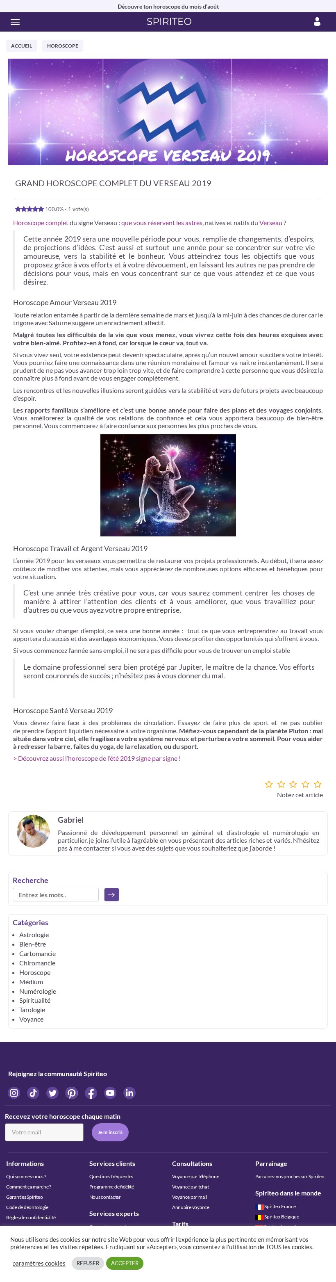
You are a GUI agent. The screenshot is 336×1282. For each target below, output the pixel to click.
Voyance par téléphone (195, 1176)
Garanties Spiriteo (24, 1197)
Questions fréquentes (111, 1176)
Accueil (21, 46)
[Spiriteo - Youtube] (110, 1092)
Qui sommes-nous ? (26, 1176)
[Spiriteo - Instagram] (14, 1092)
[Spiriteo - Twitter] (53, 1092)
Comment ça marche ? (28, 1187)
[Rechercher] (111, 894)
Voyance (31, 1019)
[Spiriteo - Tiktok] (33, 1092)
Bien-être (32, 944)
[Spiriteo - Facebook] (91, 1092)
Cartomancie (37, 953)
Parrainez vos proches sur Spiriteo (290, 1176)
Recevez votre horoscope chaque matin (62, 1116)
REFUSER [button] (88, 1263)
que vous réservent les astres (161, 222)
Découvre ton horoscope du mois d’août (168, 6)
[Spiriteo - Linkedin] (129, 1092)
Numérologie (37, 991)
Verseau (270, 222)
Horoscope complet (40, 222)
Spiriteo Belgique (281, 1217)
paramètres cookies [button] (39, 1263)
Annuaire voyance (190, 1207)
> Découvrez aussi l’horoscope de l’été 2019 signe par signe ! (97, 758)
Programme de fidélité (111, 1187)
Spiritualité (34, 1000)
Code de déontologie (27, 1207)
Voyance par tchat (190, 1187)
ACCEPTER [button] (124, 1263)
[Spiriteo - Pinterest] (72, 1092)
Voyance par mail (189, 1197)
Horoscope (62, 46)
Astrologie (34, 934)
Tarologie (32, 1009)
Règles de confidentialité (30, 1217)
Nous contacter (105, 1197)
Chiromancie (37, 963)
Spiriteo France (279, 1206)
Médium (31, 981)
